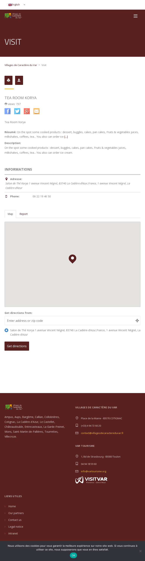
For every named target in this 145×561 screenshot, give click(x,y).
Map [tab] (10, 214)
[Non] (140, 551)
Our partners (16, 513)
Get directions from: (18, 313)
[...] (66, 136)
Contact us (15, 520)
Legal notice (15, 526)
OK (73, 555)
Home (12, 506)
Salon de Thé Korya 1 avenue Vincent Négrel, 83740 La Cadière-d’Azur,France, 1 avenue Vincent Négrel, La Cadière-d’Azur (75, 332)
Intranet (13, 533)
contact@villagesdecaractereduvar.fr (102, 433)
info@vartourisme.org (93, 471)
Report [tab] (23, 214)
